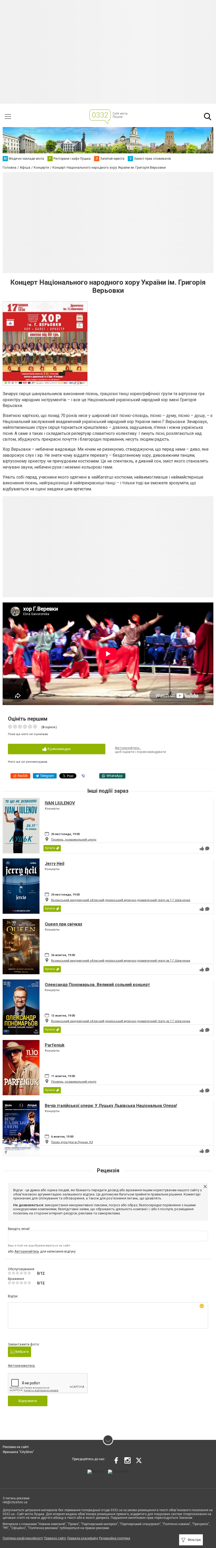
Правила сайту (55, 1538)
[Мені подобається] (202, 848)
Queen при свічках (63, 924)
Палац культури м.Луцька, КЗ (72, 1142)
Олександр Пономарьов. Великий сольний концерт (97, 984)
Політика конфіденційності (23, 1538)
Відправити (27, 1401)
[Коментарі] (207, 848)
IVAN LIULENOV (60, 803)
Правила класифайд (82, 1538)
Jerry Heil (54, 863)
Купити (50, 848)
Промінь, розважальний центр (73, 839)
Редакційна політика (114, 1538)
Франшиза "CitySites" (18, 1452)
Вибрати (21, 1352)
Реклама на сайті (16, 1447)
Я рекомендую (59, 749)
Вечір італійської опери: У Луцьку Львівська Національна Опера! (111, 1105)
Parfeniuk (55, 1045)
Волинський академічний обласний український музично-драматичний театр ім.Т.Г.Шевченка (120, 900)
